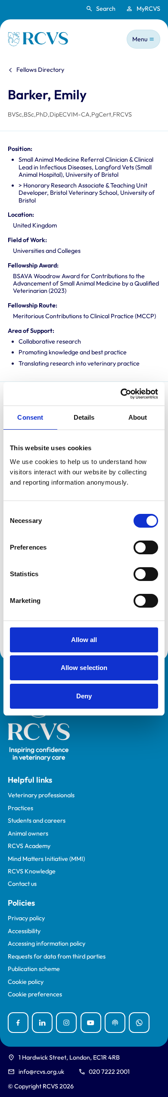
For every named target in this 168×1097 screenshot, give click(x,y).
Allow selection (84, 667)
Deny (84, 696)
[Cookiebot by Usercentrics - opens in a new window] (121, 393)
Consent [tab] (30, 417)
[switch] (146, 547)
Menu (139, 39)
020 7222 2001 (109, 1071)
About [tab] (137, 417)
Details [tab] (84, 417)
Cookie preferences (35, 994)
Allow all (84, 639)
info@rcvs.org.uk (41, 1071)
